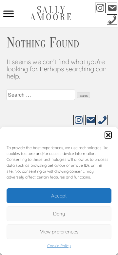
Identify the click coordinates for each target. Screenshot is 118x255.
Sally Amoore (51, 13)
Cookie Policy (59, 245)
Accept (59, 196)
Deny (59, 214)
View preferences (59, 232)
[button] (108, 135)
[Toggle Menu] (8, 13)
